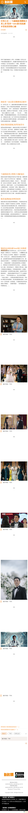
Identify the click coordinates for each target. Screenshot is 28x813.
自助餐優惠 (15, 809)
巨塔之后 (17, 733)
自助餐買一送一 (6, 809)
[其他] (26, 30)
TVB (10, 733)
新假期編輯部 (4, 33)
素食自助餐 (22, 809)
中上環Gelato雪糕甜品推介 (15, 801)
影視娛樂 (3, 29)
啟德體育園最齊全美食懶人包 (9, 799)
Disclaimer (10, 789)
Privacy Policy (17, 789)
